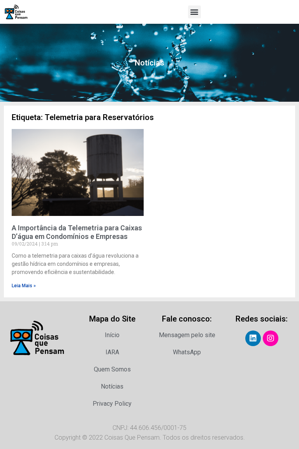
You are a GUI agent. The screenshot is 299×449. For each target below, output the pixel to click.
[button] (194, 11)
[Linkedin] (253, 338)
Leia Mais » (24, 285)
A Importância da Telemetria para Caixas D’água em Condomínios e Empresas (77, 232)
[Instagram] (270, 338)
